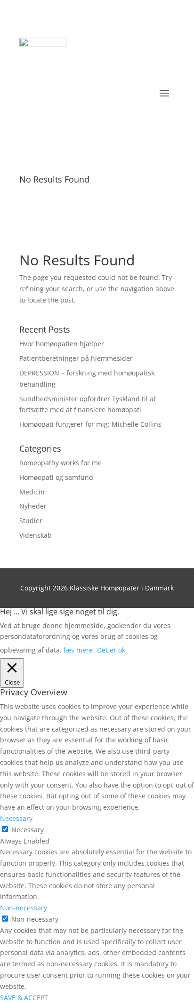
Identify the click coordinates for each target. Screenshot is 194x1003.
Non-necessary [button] (23, 907)
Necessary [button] (16, 818)
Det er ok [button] (111, 649)
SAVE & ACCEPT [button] (24, 997)
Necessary (27, 829)
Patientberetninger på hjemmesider (76, 358)
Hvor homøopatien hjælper (61, 343)
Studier (30, 520)
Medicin (32, 491)
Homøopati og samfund (56, 477)
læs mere (78, 649)
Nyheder (33, 506)
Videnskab (35, 535)
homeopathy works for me (60, 462)
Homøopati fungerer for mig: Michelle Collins (90, 424)
